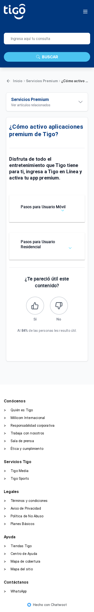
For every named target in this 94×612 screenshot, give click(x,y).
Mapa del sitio (18, 569)
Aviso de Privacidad (22, 508)
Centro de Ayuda (20, 554)
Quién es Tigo (18, 410)
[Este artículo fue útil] (35, 306)
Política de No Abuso (23, 516)
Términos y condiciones (25, 501)
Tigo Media (16, 471)
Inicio (17, 81)
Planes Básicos (19, 524)
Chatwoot (59, 605)
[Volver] (8, 81)
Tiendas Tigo (18, 546)
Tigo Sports (16, 478)
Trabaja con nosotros (24, 433)
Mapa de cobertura (22, 561)
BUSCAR (50, 56)
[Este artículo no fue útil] (59, 306)
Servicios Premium (42, 81)
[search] (47, 38)
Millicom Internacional (24, 418)
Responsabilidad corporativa (29, 425)
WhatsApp (15, 591)
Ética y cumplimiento (23, 448)
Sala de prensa (19, 441)
